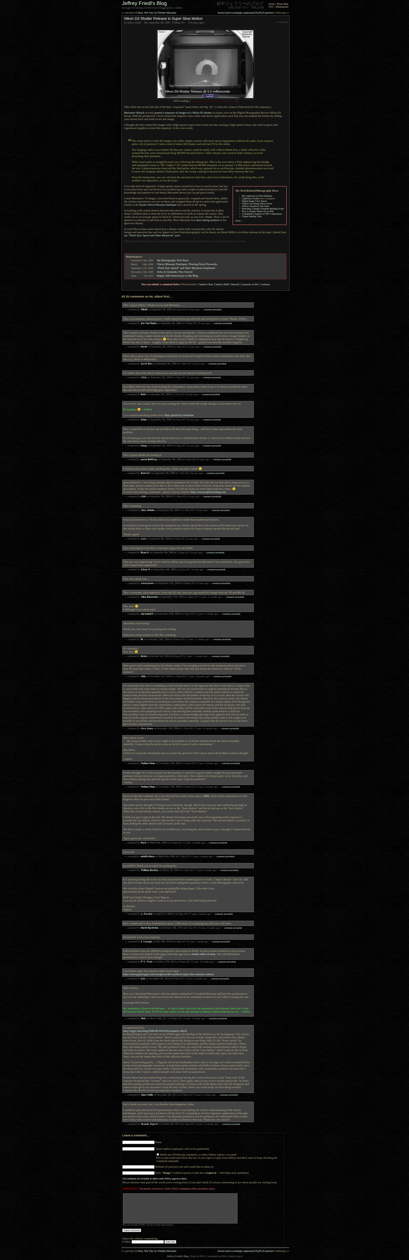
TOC (271, 6)
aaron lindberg (149, 459)
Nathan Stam (148, 763)
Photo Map (282, 4)
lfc (142, 639)
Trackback (265, 284)
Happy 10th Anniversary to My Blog (177, 275)
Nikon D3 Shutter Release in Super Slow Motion (163, 18)
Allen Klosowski (149, 597)
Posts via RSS (197, 1256)
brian (144, 419)
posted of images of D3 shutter (183, 112)
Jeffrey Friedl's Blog (144, 3)
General (234, 284)
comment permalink (213, 309)
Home (272, 4)
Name (158, 1142)
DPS (206, 796)
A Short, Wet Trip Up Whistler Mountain (148, 12)
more (238, 220)
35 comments (282, 22)
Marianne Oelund (134, 112)
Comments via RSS (250, 284)
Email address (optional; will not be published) (182, 1148)
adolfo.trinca (147, 856)
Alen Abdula (147, 510)
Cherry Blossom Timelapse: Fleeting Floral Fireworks (187, 264)
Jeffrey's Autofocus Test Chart (255, 206)
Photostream (282, 6)
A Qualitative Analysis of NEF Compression (262, 214)
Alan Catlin (147, 1094)
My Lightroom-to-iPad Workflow (257, 196)
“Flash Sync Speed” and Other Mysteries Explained (186, 268)
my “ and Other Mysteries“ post (152, 235)
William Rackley (149, 870)
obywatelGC (147, 613)
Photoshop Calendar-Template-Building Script (263, 209)
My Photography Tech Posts (173, 260)
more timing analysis (208, 220)
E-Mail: (127, 1241)
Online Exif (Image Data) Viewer (257, 203)
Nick (143, 1018)
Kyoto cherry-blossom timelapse (158, 204)
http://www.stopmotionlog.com (208, 492)
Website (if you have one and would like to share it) (184, 1166)
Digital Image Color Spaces (254, 201)
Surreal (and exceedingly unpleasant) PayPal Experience (253, 12)
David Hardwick (149, 927)
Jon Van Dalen (149, 323)
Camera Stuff (221, 284)
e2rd (143, 496)
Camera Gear (205, 284)
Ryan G (145, 552)
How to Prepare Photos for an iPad (258, 211)
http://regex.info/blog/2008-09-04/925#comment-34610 (155, 1030)
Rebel (144, 656)
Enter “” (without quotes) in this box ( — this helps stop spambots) (202, 1172)
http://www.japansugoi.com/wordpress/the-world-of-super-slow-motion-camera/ (168, 974)
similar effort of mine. (204, 954)
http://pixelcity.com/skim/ (179, 415)
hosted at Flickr (203, 241)
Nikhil (144, 309)
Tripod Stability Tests (252, 216)
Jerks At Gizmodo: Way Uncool (175, 271)
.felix (143, 676)
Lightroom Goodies (251, 198)
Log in (239, 1256)
